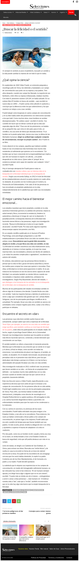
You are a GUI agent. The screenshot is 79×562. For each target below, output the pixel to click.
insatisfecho (38, 490)
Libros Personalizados (67, 549)
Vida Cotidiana (35, 12)
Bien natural (44, 549)
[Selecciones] (39, 6)
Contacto (69, 557)
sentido (6, 492)
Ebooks (5, 17)
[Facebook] (73, 2)
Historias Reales (21, 12)
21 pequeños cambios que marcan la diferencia (26, 539)
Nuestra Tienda (34, 549)
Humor (53, 12)
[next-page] (49, 521)
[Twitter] (9, 501)
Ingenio (62, 12)
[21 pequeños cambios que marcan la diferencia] (26, 530)
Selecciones (7, 12)
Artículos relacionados (9, 521)
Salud (45, 12)
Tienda (71, 12)
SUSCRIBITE (5, 2)
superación (16, 492)
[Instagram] (77, 2)
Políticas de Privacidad (38, 557)
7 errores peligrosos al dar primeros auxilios (12, 512)
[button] (75, 15)
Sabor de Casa (54, 549)
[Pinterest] (14, 501)
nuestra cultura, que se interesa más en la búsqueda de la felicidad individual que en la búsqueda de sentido (24, 173)
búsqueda (17, 490)
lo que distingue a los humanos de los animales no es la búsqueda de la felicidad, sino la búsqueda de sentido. (25, 282)
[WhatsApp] (19, 501)
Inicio (3, 23)
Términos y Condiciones (56, 557)
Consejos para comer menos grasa (40, 512)
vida (24, 492)
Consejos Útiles (19, 23)
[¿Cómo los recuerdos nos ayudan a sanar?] (9, 530)
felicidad (27, 490)
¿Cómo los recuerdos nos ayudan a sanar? (9, 538)
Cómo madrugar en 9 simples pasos (43, 538)
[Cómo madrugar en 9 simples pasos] (43, 530)
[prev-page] (45, 521)
